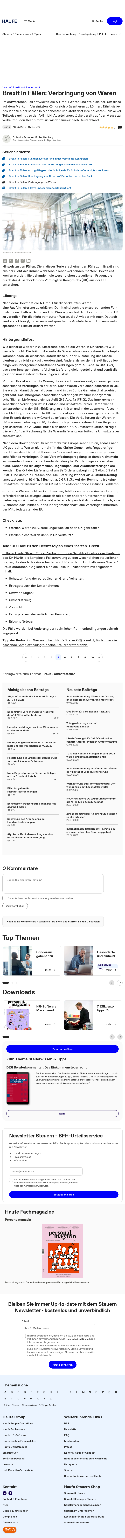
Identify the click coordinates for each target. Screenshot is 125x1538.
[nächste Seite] (99, 657)
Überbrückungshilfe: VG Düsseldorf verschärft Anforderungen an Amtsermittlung (91, 740)
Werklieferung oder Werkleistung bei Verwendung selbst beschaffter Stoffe (91, 785)
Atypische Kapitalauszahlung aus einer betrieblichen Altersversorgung (30, 836)
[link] (7, 34)
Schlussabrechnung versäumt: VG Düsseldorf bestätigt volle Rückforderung (91, 770)
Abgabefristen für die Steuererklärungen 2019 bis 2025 (31, 698)
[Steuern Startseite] (10, 21)
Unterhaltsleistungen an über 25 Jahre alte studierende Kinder (32, 728)
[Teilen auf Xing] (22, 261)
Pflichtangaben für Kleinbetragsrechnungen (22, 790)
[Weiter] (120, 983)
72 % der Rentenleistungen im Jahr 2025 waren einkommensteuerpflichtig (90, 755)
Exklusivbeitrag (105, 966)
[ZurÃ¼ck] (111, 982)
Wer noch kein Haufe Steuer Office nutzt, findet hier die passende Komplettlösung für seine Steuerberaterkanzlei (59, 642)
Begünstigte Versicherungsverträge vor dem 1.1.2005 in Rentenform (30, 713)
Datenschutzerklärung (77, 1339)
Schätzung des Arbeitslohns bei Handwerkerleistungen (26, 820)
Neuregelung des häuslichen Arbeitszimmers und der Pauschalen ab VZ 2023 (31, 744)
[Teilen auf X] (11, 261)
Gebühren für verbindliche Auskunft (88, 711)
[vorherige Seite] (26, 657)
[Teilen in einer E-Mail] (5, 261)
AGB (70, 1335)
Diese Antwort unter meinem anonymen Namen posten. (40, 898)
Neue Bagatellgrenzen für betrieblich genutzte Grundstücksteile (31, 774)
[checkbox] (4, 898)
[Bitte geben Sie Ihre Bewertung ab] (111, 128)
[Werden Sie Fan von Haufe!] (10, 1493)
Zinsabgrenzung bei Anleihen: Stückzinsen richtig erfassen (91, 815)
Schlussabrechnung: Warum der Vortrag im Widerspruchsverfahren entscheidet (90, 698)
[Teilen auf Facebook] (16, 261)
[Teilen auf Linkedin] (28, 261)
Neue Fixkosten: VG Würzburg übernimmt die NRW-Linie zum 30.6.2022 (91, 800)
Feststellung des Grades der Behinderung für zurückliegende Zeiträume (32, 759)
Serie (7, 126)
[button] (115, 21)
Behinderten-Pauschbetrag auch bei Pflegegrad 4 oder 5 (32, 805)
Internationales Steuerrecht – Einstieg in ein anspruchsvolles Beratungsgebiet (90, 830)
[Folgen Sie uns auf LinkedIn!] (5, 1493)
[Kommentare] (120, 127)
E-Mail (25, 1321)
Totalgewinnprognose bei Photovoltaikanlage (81, 725)
